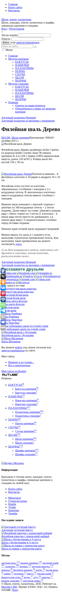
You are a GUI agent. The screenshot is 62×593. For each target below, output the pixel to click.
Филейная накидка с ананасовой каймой (25, 536)
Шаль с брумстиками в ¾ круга (19, 542)
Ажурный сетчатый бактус (17, 530)
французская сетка (12, 577)
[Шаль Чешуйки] (11, 319)
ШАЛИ (5, 137)
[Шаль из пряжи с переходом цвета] (22, 545)
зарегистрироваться (27, 42)
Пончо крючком (25, 423)
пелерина (20, 573)
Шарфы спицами (26, 454)
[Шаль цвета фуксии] (14, 301)
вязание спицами (11, 580)
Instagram (13, 510)
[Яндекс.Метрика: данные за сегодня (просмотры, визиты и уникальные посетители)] (12, 463)
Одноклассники (17, 501)
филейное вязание (24, 570)
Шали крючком (20, 137)
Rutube (12, 504)
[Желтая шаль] (10, 307)
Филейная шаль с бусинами (17, 335)
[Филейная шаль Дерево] (16, 173)
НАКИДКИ (16, 396)
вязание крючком (31, 563)
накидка (47, 577)
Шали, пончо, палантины (16, 19)
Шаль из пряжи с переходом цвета (21, 548)
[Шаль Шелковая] (12, 338)
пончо (40, 570)
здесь (19, 244)
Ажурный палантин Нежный (18, 117)
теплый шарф (45, 573)
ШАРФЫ (15, 446)
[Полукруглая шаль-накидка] (18, 288)
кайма (8, 573)
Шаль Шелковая (10, 341)
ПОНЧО (14, 419)
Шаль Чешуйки (10, 322)
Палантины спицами (28, 415)
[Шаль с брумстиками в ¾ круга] (21, 539)
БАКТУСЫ (16, 384)
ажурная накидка (42, 566)
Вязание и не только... (21, 362)
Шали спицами (24, 442)
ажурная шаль (10, 563)
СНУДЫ (14, 427)
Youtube (12, 513)
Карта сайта (15, 488)
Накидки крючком (27, 400)
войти (18, 347)
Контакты (14, 492)
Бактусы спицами (26, 392)
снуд (37, 577)
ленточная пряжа (33, 580)
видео (28, 577)
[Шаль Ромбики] (11, 313)
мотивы (25, 566)
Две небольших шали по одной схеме (23, 329)
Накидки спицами (26, 404)
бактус (31, 573)
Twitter (12, 507)
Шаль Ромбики (10, 316)
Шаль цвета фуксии (13, 304)
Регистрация (16, 28)
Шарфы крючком (27, 450)
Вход (4, 28)
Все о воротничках (19, 365)
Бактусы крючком (26, 388)
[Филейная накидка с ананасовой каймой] (26, 533)
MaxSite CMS (9, 586)
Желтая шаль (8, 310)
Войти (6, 42)
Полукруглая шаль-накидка (17, 291)
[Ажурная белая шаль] (14, 294)
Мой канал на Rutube (13, 371)
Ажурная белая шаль (13, 297)
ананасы (7, 570)
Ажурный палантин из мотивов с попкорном (28, 120)
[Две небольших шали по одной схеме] (24, 325)
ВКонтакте (14, 497)
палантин (12, 566)
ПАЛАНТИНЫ (19, 408)
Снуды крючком (26, 431)
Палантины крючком (29, 412)
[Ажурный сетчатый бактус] (18, 526)
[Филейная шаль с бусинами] (19, 332)
